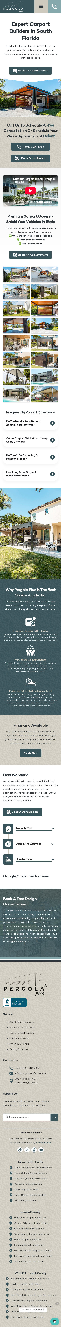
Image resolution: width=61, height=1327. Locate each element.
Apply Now (31, 753)
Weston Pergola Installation (28, 1261)
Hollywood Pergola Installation (30, 1217)
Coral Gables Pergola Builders (31, 1173)
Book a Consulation (25, 812)
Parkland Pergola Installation (29, 1245)
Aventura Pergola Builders (28, 1184)
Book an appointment (33, 71)
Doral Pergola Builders (26, 1189)
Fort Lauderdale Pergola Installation (33, 1250)
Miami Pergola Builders (27, 1200)
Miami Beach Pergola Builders (30, 1195)
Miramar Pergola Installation (29, 1228)
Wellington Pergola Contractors (27, 1289)
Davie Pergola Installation (27, 1239)
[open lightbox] (16, 274)
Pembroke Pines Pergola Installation (33, 1256)
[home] (13, 6)
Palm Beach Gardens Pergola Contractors (33, 1295)
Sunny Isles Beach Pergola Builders (33, 1167)
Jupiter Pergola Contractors (26, 1284)
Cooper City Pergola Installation (31, 1223)
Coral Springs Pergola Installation (32, 1234)
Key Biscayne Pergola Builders (31, 1178)
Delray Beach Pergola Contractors (29, 1300)
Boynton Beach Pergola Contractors (30, 1278)
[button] (41, 6)
